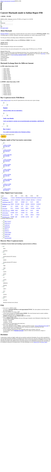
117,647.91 (38, 199)
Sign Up (4, 371)
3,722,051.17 (39, 197)
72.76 (37, 206)
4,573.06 (38, 208)
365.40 (37, 214)
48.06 (37, 201)
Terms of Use (36, 342)
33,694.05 (38, 204)
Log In (2, 371)
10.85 (37, 212)
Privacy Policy (44, 342)
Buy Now (43, 53)
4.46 (37, 216)
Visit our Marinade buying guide (41, 325)
